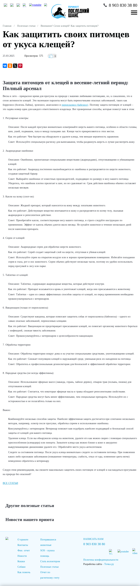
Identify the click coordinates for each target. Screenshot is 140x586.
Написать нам (93, 539)
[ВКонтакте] (5, 66)
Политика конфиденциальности (100, 559)
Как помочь (24, 572)
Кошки (21, 561)
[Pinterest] (20, 66)
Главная (7, 26)
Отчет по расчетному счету (49, 575)
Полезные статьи (26, 26)
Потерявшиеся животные (48, 542)
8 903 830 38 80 (123, 5)
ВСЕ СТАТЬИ (10, 483)
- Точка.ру (98, 564)
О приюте (23, 539)
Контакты (23, 545)
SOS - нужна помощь (47, 553)
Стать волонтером (50, 561)
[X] (15, 66)
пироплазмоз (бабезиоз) (75, 105)
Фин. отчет (24, 550)
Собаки (22, 566)
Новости (22, 556)
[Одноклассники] (10, 66)
